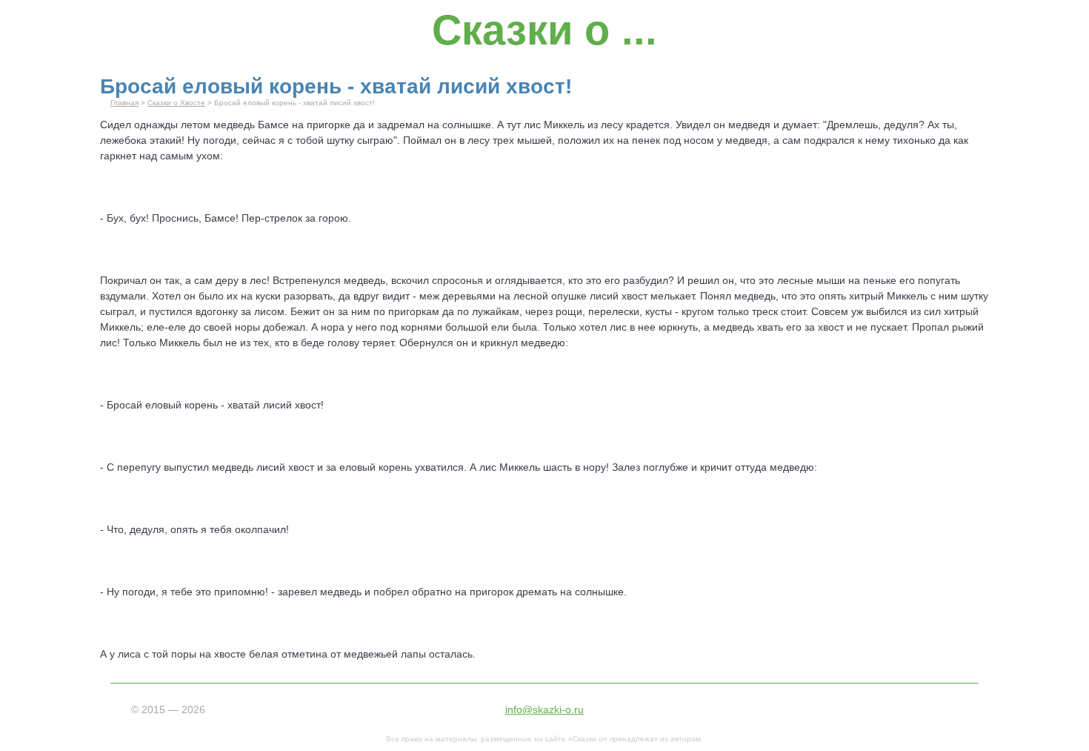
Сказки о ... (544, 30)
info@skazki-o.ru (544, 709)
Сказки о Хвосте (176, 103)
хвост (634, 296)
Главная (124, 103)
